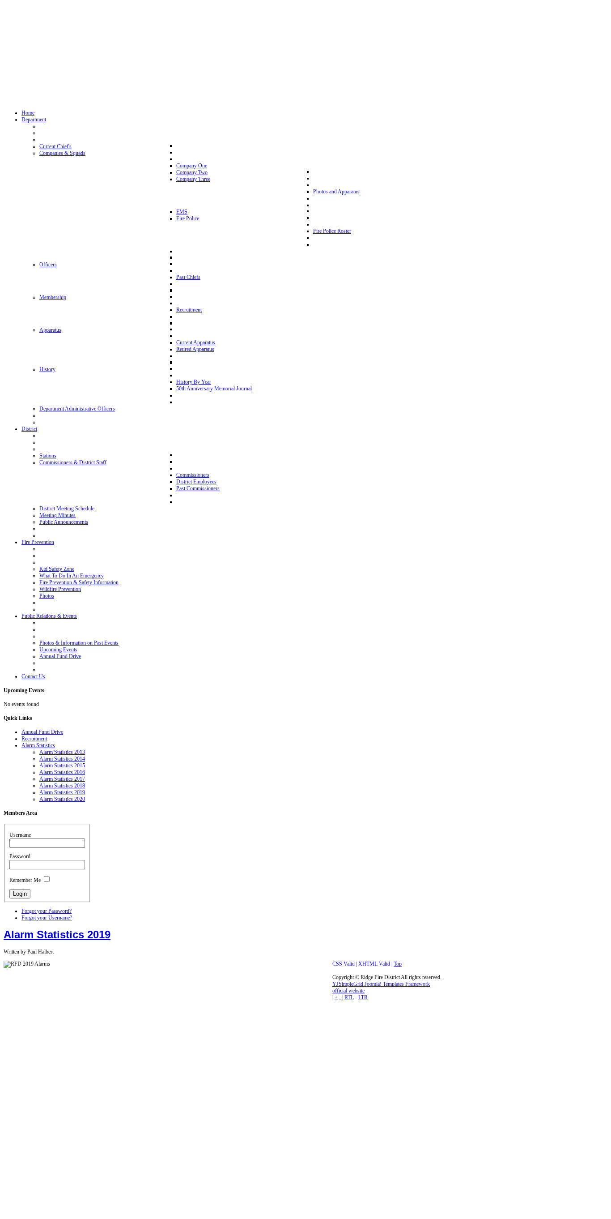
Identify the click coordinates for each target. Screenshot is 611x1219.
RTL (349, 997)
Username (20, 835)
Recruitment (34, 739)
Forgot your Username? (46, 918)
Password (19, 856)
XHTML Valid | (376, 964)
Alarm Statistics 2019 (62, 792)
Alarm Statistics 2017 (62, 779)
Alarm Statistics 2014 (62, 759)
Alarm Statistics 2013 (62, 752)
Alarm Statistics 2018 (62, 786)
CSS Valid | (345, 964)
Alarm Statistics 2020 (62, 799)
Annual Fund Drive (42, 732)
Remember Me (25, 880)
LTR (363, 997)
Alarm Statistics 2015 (62, 765)
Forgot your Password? (46, 911)
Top (398, 964)
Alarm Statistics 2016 (62, 772)
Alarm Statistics (38, 745)
